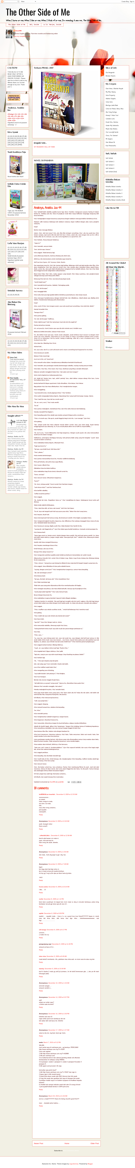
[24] (22, 142)
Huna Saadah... (14, 378)
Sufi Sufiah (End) (111, 172)
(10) (11, 249)
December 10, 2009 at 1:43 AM (58, 983)
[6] (21, 136)
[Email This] (72, 782)
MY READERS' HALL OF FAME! (18, 380)
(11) (14, 249)
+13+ (22, 118)
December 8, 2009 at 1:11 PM (54, 899)
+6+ (12, 116)
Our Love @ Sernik (112, 132)
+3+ (22, 114)
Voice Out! (13, 357)
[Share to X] (76, 782)
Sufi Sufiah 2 (110, 161)
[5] (18, 136)
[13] (21, 138)
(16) (12, 252)
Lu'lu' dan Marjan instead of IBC (21, 421)
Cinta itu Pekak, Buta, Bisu (114, 109)
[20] (9, 142)
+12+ (18, 118)
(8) (26, 247)
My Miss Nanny (111, 92)
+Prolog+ (11, 114)
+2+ (19, 114)
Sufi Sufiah (109, 158)
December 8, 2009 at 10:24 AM (59, 887)
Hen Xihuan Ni (110, 142)
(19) (22, 252)
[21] (12, 142)
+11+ (14, 118)
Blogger (90, 1164)
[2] (11, 136)
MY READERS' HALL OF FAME (44, 147)
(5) (18, 247)
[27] (15, 145)
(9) (9, 249)
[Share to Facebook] (78, 782)
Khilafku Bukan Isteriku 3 (114, 193)
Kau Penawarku (111, 146)
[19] (22, 140)
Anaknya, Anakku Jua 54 (15, 479)
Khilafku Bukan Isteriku (113, 186)
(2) (11, 247)
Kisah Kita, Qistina (112, 122)
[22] (15, 142)
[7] (23, 136)
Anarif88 (19, 31)
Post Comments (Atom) (71, 1150)
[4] (16, 136)
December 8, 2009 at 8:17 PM (57, 930)
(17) (15, 252)
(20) (9, 254)
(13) (21, 249)
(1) (9, 247)
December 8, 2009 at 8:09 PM (54, 913)
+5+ (9, 116)
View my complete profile (21, 36)
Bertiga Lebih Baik (112, 105)
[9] (9, 138)
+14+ (9, 120)
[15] (9, 140)
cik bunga (42, 930)
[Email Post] (68, 782)
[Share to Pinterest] (80, 782)
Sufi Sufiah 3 (110, 165)
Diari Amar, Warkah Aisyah (114, 88)
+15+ (14, 120)
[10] (11, 138)
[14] (25, 138)
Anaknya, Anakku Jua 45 (21, 462)
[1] (9, 136)
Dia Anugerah (110, 72)
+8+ (18, 116)
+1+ (15, 114)
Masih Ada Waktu (111, 129)
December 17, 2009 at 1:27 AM (58, 1030)
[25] (9, 145)
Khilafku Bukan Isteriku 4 (114, 197)
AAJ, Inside (34, 24)
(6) (21, 247)
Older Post (94, 1143)
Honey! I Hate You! (112, 115)
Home (67, 1143)
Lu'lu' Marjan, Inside (52, 24)
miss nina (42, 956)
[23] (19, 142)
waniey (41, 968)
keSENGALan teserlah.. (47, 794)
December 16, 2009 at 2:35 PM (58, 1013)
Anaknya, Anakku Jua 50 (15, 436)
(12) (18, 249)
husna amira (43, 887)
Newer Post (38, 1143)
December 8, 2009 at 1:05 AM (58, 852)
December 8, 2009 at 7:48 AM (58, 864)
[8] (26, 136)
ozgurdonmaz (73, 1164)
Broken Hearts (110, 76)
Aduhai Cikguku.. (111, 98)
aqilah (41, 913)
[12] (18, 138)
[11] (14, 138)
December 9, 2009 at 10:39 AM (55, 968)
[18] (19, 140)
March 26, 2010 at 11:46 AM (57, 1096)
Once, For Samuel (112, 135)
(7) (23, 247)
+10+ (9, 118)
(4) (16, 247)
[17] (15, 140)
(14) (25, 249)
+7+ (15, 116)
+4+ (25, 114)
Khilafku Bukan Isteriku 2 (114, 190)
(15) (9, 252)
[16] (12, 140)
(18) (19, 252)
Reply (41, 815)
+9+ (22, 116)
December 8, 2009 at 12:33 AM (66, 794)
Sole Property (110, 95)
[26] (12, 145)
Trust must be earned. (17, 359)
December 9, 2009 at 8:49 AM (57, 956)
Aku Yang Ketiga (111, 112)
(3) (13, 247)
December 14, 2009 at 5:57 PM (58, 997)
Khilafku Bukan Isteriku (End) (115, 200)
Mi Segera (109, 139)
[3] (13, 136)
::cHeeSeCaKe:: (44, 835)
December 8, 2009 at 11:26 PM (62, 944)
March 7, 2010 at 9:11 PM (52, 1042)
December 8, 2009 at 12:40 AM (58, 821)
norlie (41, 899)
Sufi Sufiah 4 (110, 168)
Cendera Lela (110, 119)
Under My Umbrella (112, 125)
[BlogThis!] (74, 782)
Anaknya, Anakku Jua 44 (15, 449)
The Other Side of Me (38, 11)
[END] (20, 145)
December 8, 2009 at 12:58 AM (61, 835)
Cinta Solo (109, 102)
